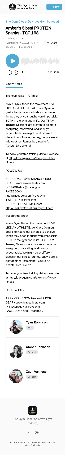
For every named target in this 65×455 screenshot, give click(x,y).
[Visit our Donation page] (36, 432)
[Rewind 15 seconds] (9, 72)
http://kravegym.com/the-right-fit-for (32, 158)
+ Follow (54, 6)
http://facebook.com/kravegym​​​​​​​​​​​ (25, 195)
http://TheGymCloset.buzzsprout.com (29, 208)
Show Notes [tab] (14, 84)
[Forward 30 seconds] (16, 72)
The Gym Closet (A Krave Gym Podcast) (27, 7)
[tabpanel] (32, 205)
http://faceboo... (33, 311)
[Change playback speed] (23, 72)
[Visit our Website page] (28, 432)
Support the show (17, 215)
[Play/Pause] (12, 61)
